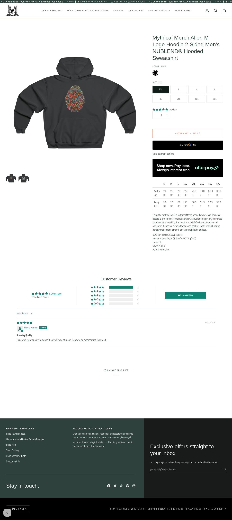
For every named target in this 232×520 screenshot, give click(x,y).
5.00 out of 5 (55, 293)
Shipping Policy (157, 508)
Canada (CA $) (16, 508)
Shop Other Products (16, 455)
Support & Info (13, 461)
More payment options (163, 153)
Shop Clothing (13, 450)
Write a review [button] (185, 295)
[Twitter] (115, 485)
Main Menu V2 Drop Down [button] (20, 428)
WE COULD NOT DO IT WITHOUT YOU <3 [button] (92, 428)
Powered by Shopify (214, 508)
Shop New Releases (15, 433)
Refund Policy (175, 508)
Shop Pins (11, 444)
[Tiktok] (121, 485)
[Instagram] (134, 485)
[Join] (223, 469)
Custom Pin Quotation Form (129, 1)
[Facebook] (108, 485)
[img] (24, 322)
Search (142, 508)
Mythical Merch (121, 508)
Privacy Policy (193, 508)
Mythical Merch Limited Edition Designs (25, 439)
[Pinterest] (127, 485)
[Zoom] (75, 102)
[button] (118, 10)
